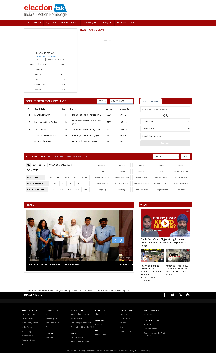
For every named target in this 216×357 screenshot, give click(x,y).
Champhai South (161, 189)
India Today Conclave (80, 341)
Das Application (150, 329)
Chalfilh (141, 171)
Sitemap (123, 323)
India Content (149, 314)
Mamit (141, 165)
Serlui (101, 171)
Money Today (27, 335)
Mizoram (121, 22)
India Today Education (80, 314)
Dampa (122, 165)
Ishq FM (49, 337)
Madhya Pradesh (69, 22)
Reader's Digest (28, 340)
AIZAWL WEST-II (102, 183)
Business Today (28, 314)
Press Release (125, 318)
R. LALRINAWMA (42, 114)
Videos (134, 22)
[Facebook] (164, 296)
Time (24, 344)
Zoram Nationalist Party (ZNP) (86, 129)
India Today (27, 327)
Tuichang (121, 189)
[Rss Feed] (180, 296)
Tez (47, 327)
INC (43, 59)
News (122, 327)
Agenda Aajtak (77, 337)
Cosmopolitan (28, 318)
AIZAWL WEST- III (121, 183)
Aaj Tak (49, 314)
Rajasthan (51, 22)
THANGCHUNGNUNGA (45, 135)
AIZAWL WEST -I (181, 177)
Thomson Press (101, 314)
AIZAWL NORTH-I (181, 171)
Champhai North (141, 189)
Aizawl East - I (42, 56)
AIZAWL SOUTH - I (141, 183)
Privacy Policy (125, 331)
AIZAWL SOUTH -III (181, 183)
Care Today (100, 324)
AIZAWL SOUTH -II (161, 183)
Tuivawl (121, 171)
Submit (165, 143)
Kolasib (181, 165)
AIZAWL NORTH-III (121, 177)
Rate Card (148, 324)
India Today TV (52, 323)
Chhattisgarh (90, 22)
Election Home (33, 22)
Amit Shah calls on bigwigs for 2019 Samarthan (54, 264)
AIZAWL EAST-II (161, 177)
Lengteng (102, 189)
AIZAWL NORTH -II (102, 177)
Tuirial (161, 165)
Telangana (106, 22)
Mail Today (26, 331)
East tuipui (181, 189)
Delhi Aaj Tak (51, 318)
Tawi (161, 171)
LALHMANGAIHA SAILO (45, 122)
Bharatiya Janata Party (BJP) (85, 135)
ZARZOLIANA (40, 129)
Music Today (100, 334)
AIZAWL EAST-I (141, 177)
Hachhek (101, 165)
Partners (123, 314)
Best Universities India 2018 (82, 327)
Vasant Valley (76, 318)
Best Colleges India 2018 (81, 323)
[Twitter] (172, 296)
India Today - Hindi (30, 323)
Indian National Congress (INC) (87, 114)
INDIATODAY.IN (33, 295)
